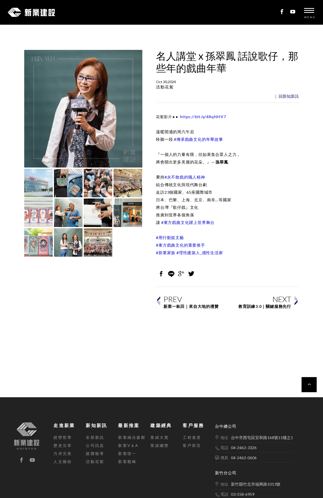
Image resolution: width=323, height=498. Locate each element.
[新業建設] (26, 436)
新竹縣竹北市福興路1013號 (255, 484)
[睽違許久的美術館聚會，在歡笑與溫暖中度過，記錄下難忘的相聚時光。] (98, 242)
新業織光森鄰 (132, 437)
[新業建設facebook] (282, 12)
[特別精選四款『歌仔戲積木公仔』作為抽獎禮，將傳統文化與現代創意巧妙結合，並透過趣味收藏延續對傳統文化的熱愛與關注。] (38, 242)
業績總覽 (159, 445)
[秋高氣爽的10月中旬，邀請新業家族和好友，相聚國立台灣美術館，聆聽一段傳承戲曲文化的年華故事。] (38, 183)
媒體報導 (95, 453)
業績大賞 (159, 437)
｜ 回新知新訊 (286, 96)
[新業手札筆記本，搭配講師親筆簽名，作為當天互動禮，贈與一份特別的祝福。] (98, 212)
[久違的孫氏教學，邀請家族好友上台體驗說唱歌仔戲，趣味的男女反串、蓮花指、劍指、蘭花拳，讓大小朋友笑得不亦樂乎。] (68, 212)
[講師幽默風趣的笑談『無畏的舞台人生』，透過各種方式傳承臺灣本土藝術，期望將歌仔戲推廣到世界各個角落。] (128, 183)
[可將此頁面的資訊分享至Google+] (181, 274)
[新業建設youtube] (293, 12)
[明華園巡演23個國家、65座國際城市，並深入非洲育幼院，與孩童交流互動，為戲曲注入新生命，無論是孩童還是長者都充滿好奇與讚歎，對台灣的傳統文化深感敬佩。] (98, 183)
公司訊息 (95, 445)
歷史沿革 (62, 445)
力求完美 (62, 453)
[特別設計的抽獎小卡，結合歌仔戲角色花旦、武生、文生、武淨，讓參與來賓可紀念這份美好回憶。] (38, 212)
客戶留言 (192, 445)
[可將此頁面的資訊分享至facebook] (161, 274)
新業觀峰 (127, 461)
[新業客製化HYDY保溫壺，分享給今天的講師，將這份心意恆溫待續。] (68, 242)
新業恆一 (127, 453)
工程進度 (192, 437)
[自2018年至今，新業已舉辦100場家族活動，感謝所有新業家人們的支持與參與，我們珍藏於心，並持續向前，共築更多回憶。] (128, 212)
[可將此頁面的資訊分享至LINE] (171, 274)
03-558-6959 (242, 494)
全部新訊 (95, 437)
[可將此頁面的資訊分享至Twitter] (191, 274)
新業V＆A (128, 445)
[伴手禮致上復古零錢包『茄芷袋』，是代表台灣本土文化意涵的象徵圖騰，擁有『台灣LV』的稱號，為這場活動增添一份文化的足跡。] (68, 183)
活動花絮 (95, 461)
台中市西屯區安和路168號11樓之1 (262, 437)
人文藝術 (62, 461)
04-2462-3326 (244, 447)
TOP (309, 384)
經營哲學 (62, 437)
